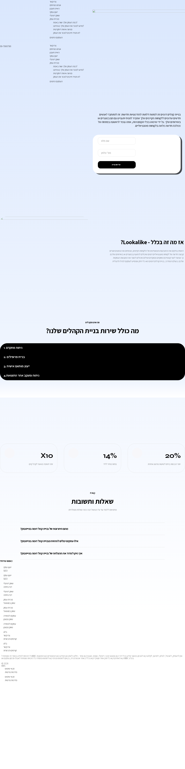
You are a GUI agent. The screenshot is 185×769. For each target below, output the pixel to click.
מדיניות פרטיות (11, 672)
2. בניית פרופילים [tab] (14, 357)
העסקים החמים (56, 37)
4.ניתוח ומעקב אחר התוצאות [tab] (21, 375)
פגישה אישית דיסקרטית (62, 29)
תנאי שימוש (9, 668)
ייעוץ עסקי (54, 12)
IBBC (3, 665)
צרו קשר (53, 1)
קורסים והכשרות (10, 638)
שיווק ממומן (8, 619)
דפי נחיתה (7, 586)
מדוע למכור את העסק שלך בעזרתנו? (68, 25)
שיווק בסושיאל (9, 603)
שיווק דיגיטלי (55, 15)
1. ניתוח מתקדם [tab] (13, 348)
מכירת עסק (54, 19)
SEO (5, 570)
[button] (69, 42)
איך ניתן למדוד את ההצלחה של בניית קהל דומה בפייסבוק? (51, 553)
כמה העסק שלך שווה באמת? (65, 22)
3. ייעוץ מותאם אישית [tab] (17, 366)
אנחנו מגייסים (55, 5)
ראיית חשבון (55, 8)
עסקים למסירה (9, 615)
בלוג (5, 631)
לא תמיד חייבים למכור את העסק (66, 32)
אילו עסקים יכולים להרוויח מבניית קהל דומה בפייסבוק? (49, 541)
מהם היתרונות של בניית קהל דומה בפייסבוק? (44, 529)
